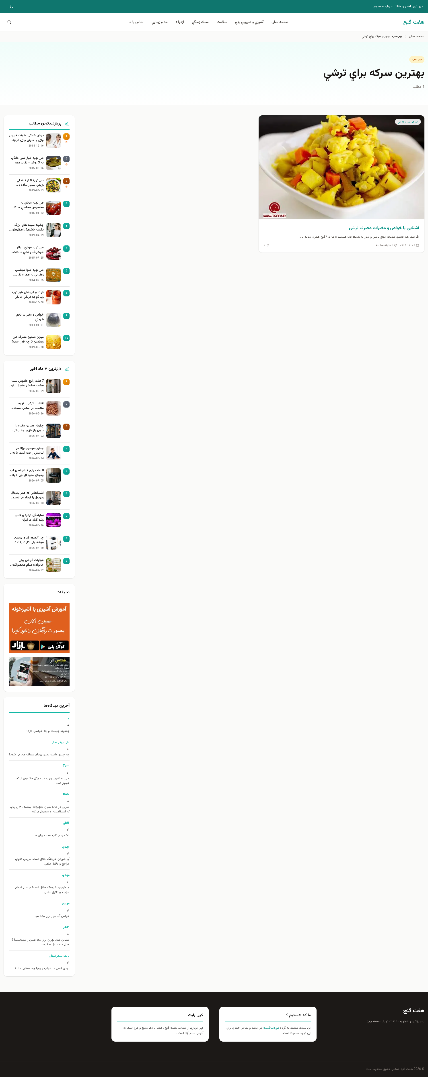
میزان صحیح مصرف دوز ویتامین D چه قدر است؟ (27, 339)
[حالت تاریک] (8, 7)
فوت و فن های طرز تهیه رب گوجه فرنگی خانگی (28, 295)
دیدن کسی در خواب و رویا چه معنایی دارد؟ (42, 968)
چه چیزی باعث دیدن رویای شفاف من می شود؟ (39, 755)
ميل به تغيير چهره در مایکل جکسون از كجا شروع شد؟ (42, 781)
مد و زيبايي (160, 22)
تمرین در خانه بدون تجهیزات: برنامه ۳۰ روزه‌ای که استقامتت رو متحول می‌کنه (40, 809)
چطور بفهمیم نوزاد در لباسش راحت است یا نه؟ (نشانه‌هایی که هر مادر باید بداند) (27, 450)
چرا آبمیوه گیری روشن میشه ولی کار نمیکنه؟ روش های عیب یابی (29, 540)
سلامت (222, 22)
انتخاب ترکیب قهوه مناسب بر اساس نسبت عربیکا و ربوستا (29, 406)
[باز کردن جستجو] (8, 22)
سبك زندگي (200, 22)
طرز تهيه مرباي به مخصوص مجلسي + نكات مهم (27, 205)
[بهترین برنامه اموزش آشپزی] (39, 628)
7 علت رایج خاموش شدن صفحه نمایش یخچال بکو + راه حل (27, 383)
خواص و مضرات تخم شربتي (30, 317)
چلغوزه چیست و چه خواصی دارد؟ (48, 731)
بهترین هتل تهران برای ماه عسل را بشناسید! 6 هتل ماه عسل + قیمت (41, 942)
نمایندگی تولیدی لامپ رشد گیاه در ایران (29, 517)
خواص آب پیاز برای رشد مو (52, 916)
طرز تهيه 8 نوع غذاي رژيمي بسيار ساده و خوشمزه (30, 183)
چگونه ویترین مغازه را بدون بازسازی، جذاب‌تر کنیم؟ (29, 428)
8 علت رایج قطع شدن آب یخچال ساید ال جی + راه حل (27, 473)
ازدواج (180, 22)
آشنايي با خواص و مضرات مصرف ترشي (384, 228)
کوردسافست (270, 1028)
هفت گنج (413, 1011)
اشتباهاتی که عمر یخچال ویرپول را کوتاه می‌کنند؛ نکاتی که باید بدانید (27, 495)
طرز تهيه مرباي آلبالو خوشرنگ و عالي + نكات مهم (28, 250)
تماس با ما (136, 22)
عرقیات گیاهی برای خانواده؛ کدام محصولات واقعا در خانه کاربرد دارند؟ (27, 562)
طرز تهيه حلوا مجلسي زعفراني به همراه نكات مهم (29, 272)
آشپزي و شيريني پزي (249, 22)
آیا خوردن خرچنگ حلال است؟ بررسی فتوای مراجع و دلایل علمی (42, 861)
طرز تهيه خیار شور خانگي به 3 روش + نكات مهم (27, 160)
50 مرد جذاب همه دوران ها (52, 835)
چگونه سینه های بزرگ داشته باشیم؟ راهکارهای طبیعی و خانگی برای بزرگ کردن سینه (27, 227)
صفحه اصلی (280, 22)
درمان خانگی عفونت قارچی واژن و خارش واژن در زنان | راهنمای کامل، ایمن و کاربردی (26, 138)
